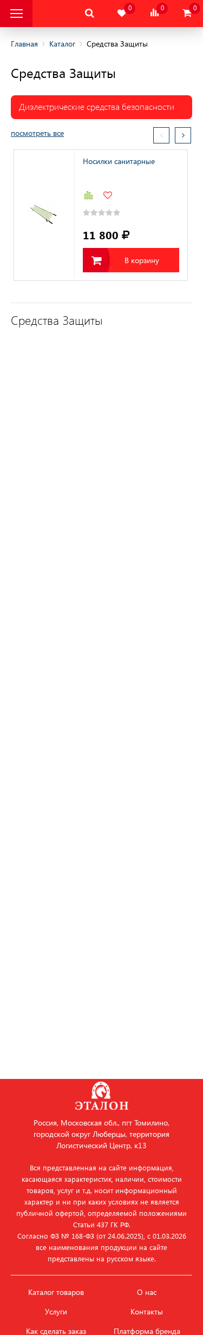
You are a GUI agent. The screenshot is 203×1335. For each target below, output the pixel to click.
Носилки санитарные (119, 161)
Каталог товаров (56, 1292)
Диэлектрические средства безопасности (96, 106)
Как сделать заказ (56, 1331)
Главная (24, 43)
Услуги (56, 1312)
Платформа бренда (147, 1331)
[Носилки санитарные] (44, 214)
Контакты (146, 1312)
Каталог (62, 43)
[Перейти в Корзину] (186, 13)
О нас (146, 1292)
